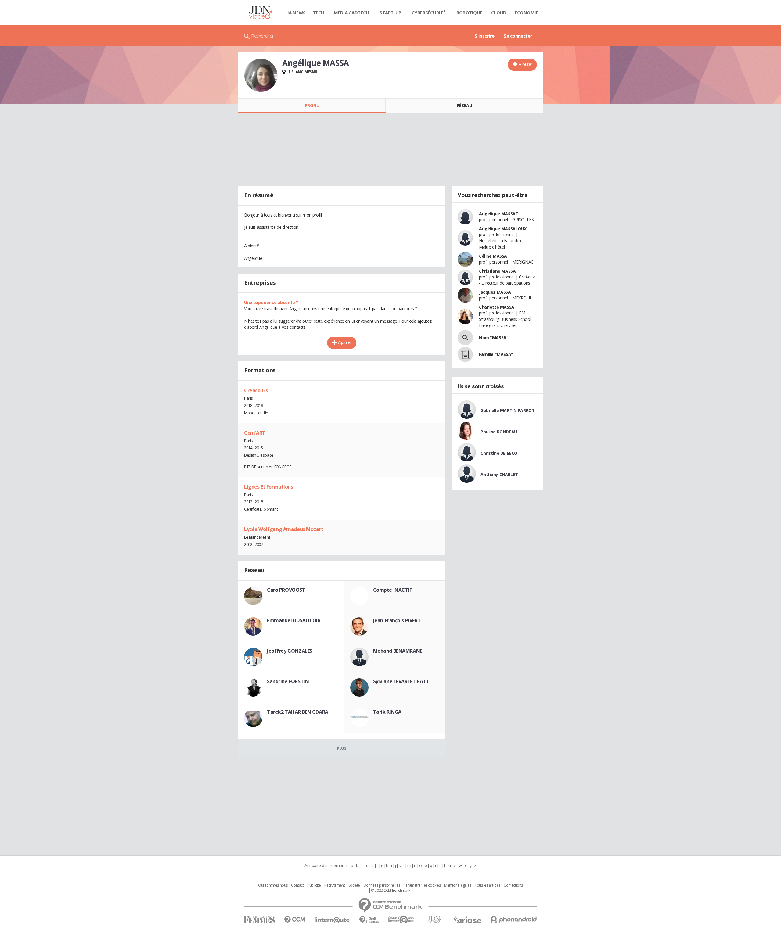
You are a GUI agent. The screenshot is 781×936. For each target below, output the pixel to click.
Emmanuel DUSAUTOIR (293, 620)
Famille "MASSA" (496, 354)
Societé (354, 885)
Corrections (513, 885)
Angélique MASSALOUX (503, 228)
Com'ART (254, 432)
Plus (341, 748)
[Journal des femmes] (259, 920)
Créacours (256, 390)
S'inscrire (485, 36)
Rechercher (262, 36)
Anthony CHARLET (499, 474)
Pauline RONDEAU (498, 432)
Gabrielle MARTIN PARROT (507, 410)
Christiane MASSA (497, 271)
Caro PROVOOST (286, 589)
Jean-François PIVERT (397, 620)
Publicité (314, 885)
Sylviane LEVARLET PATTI (402, 681)
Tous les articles (487, 885)
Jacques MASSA (495, 292)
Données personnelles (382, 885)
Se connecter (518, 36)
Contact (297, 885)
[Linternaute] (332, 920)
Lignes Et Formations (268, 486)
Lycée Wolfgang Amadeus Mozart (283, 529)
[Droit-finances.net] (369, 920)
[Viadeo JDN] (434, 920)
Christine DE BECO (498, 453)
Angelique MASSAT (498, 214)
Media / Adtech (351, 12)
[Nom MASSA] (465, 337)
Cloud (498, 12)
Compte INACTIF (392, 589)
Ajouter (525, 64)
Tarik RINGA (387, 711)
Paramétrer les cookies (422, 885)
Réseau (464, 105)
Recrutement (334, 885)
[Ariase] (467, 919)
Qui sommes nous (273, 885)
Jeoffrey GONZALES (289, 650)
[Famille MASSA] (465, 354)
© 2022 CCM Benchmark (390, 890)
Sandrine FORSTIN (288, 681)
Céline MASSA (493, 256)
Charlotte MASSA (496, 307)
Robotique (469, 12)
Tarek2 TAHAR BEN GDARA (297, 711)
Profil (312, 105)
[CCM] (294, 920)
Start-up (390, 12)
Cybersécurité (429, 12)
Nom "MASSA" (493, 337)
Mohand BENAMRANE (397, 650)
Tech (318, 12)
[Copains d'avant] (401, 919)
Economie (526, 12)
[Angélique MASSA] (261, 75)
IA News (296, 12)
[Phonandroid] (514, 919)
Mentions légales (457, 885)
